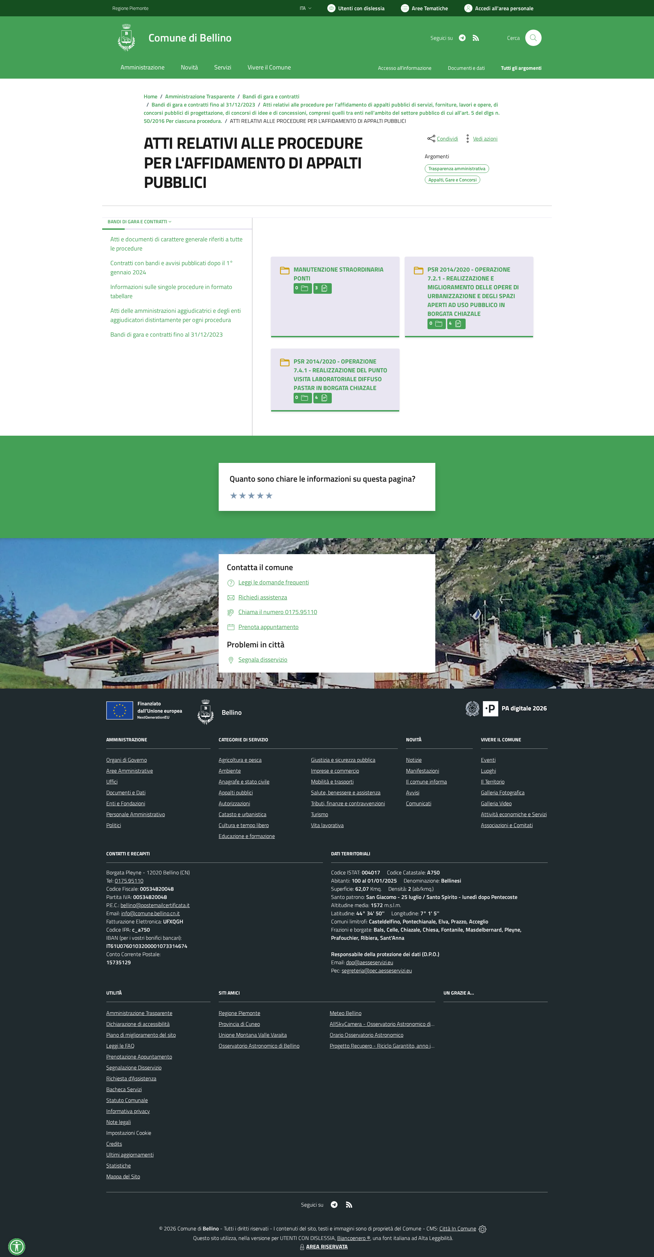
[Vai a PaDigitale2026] (506, 707)
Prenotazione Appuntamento (139, 1056)
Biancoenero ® (353, 1238)
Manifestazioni (422, 771)
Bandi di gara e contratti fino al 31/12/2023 (203, 104)
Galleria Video (496, 803)
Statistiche (118, 1165)
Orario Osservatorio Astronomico (366, 1035)
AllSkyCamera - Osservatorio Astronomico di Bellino (389, 1024)
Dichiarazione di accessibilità (138, 1024)
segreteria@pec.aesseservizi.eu (377, 970)
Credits (114, 1144)
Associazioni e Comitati (507, 825)
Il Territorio (492, 781)
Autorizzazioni (234, 803)
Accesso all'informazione (405, 68)
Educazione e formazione (247, 836)
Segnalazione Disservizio (133, 1067)
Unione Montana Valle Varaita (253, 1035)
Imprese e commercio (335, 771)
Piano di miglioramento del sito (141, 1035)
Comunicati (418, 803)
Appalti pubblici (236, 792)
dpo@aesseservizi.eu (369, 962)
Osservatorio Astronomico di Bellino (259, 1046)
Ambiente (230, 771)
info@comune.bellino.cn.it (150, 913)
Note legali (118, 1122)
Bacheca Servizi (124, 1089)
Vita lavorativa (327, 825)
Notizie (414, 760)
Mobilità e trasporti (332, 781)
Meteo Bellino (345, 1013)
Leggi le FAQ (120, 1046)
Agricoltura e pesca (240, 760)
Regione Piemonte (130, 8)
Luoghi (488, 771)
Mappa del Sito (123, 1176)
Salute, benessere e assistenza (345, 792)
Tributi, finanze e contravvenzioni (348, 803)
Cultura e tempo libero (244, 825)
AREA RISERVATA (327, 1246)
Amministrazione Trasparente (200, 96)
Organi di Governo (126, 760)
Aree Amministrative (129, 771)
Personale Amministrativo (135, 814)
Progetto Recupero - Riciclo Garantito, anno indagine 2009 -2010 (404, 1046)
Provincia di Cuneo (239, 1024)
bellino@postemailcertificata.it (155, 905)
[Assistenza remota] (482, 1228)
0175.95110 (129, 880)
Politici (113, 825)
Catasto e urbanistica (242, 814)
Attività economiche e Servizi (514, 814)
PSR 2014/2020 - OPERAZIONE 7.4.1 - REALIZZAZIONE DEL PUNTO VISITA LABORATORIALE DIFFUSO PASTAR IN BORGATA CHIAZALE (340, 374)
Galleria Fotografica (503, 792)
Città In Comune (457, 1228)
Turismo (319, 814)
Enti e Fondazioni (125, 803)
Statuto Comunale (127, 1100)
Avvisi (412, 792)
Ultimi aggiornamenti (130, 1154)
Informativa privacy (128, 1111)
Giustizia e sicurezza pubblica (343, 760)
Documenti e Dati (125, 792)
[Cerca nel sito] (533, 38)
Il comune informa (426, 781)
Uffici (112, 781)
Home (150, 96)
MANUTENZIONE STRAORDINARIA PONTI (339, 274)
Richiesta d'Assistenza (131, 1078)
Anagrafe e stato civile (244, 781)
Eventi (488, 760)
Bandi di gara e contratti (271, 96)
